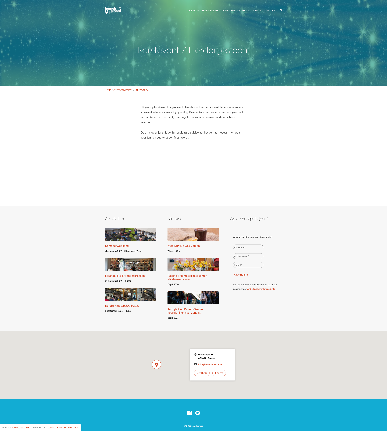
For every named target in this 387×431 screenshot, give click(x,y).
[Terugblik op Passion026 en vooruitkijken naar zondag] (193, 301)
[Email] (197, 413)
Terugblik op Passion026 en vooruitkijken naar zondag (185, 310)
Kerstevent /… (142, 90)
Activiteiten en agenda (236, 11)
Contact (270, 11)
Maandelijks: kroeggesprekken (125, 275)
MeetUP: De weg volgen (183, 245)
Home (108, 90)
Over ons (193, 11)
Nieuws (257, 11)
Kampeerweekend (117, 245)
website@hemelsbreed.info (261, 288)
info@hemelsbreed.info (210, 364)
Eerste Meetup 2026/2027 (122, 305)
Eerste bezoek (210, 11)
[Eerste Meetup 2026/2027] (130, 298)
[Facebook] (189, 413)
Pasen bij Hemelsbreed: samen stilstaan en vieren (187, 277)
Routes (219, 373)
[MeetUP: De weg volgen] (193, 238)
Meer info (202, 373)
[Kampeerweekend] (130, 238)
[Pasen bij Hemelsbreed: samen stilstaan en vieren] (193, 268)
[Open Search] (281, 10)
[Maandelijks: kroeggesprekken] (130, 268)
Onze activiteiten (122, 90)
